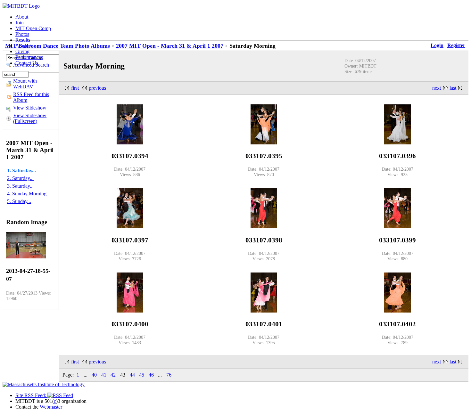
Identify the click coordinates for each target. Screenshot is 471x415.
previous (97, 88)
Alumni (23, 45)
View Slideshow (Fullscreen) (29, 118)
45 (141, 375)
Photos (22, 34)
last (453, 88)
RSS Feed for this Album (31, 97)
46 (151, 375)
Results (22, 40)
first (75, 88)
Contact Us (26, 63)
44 (132, 375)
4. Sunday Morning (26, 193)
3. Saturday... (20, 186)
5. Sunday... (19, 201)
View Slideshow (29, 107)
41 (103, 375)
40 (94, 375)
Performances (29, 57)
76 (168, 375)
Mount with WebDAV (25, 83)
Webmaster (51, 407)
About (21, 17)
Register (456, 45)
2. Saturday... (20, 178)
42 (113, 375)
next (436, 88)
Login (437, 45)
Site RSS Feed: (31, 395)
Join (19, 22)
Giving (22, 51)
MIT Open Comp (33, 28)
